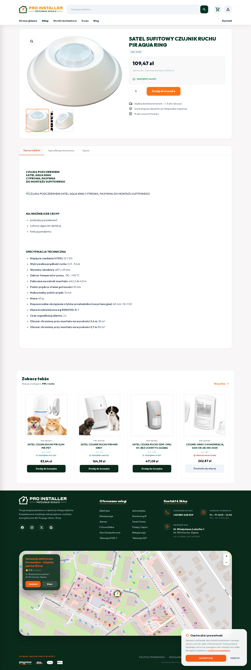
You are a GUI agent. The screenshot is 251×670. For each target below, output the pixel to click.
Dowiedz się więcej (205, 468)
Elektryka (105, 510)
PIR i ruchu (48, 383)
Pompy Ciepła (140, 527)
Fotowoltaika (107, 527)
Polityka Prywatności (152, 657)
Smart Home (139, 521)
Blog (96, 20)
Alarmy (103, 521)
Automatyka (138, 510)
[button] (32, 41)
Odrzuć (235, 658)
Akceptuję (205, 658)
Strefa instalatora (65, 20)
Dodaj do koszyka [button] (46, 468)
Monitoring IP (139, 516)
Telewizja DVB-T (108, 538)
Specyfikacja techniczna (61, 150)
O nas (85, 20)
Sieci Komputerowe (110, 532)
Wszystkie (221, 383)
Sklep (45, 20)
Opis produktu (31, 150)
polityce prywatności (219, 650)
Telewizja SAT (139, 538)
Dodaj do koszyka (163, 91)
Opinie (85, 150)
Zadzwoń (33, 584)
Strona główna (28, 20)
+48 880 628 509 (183, 514)
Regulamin (175, 657)
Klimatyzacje (106, 516)
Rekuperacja (139, 532)
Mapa (49, 584)
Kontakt (227, 20)
